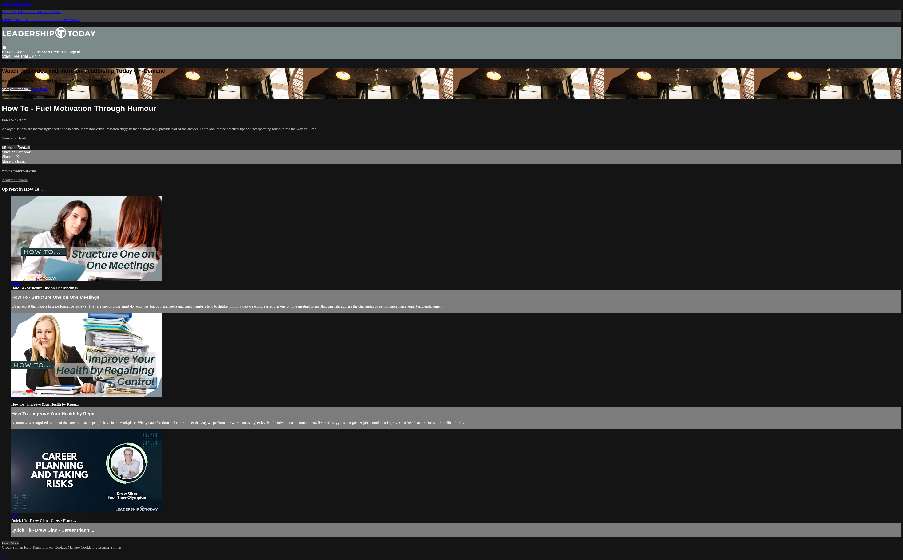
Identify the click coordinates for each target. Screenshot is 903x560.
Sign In (34, 56)
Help (28, 547)
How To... (8, 119)
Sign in (74, 52)
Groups (34, 52)
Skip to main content (17, 4)
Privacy (48, 547)
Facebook (9, 147)
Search (22, 52)
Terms (37, 547)
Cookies (61, 547)
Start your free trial (16, 89)
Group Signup (12, 547)
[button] (4, 47)
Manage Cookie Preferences (89, 547)
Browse (9, 52)
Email (25, 147)
